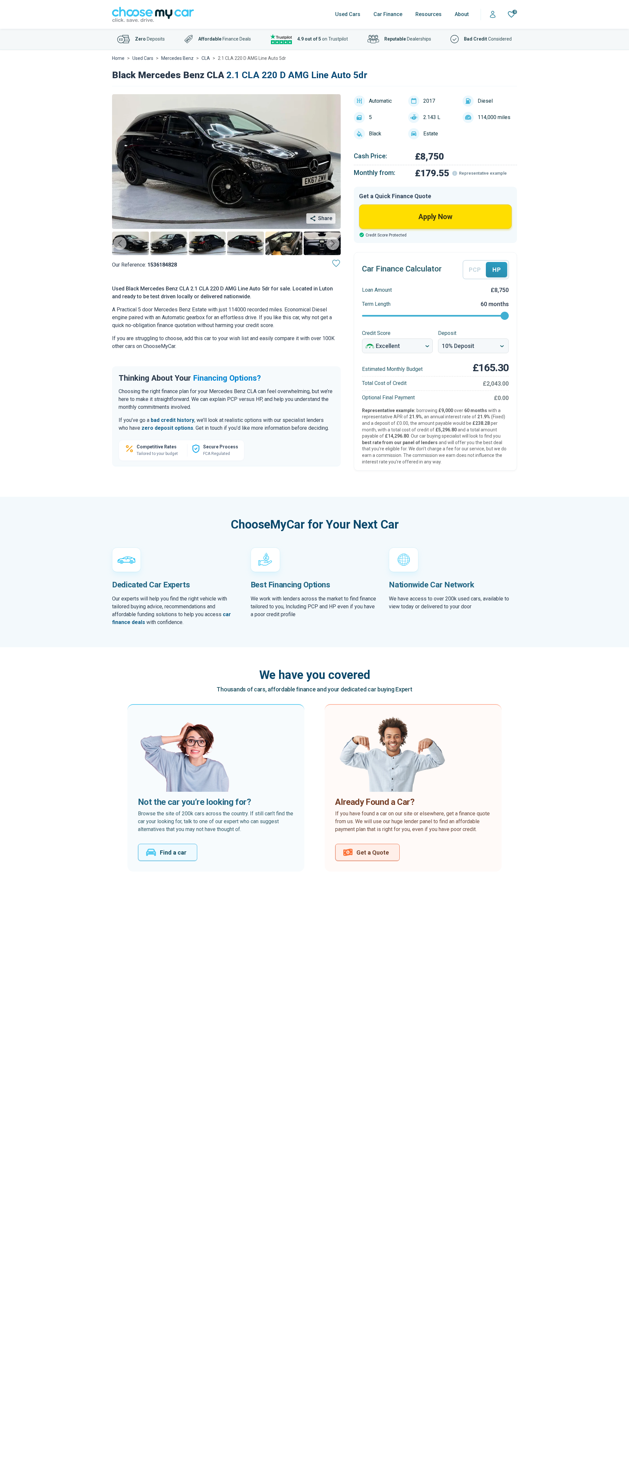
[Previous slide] (119, 243)
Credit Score (376, 333)
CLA (205, 58)
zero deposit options (167, 428)
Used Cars (347, 14)
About (462, 14)
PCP (474, 269)
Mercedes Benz (177, 58)
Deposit (447, 333)
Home (118, 58)
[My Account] (493, 15)
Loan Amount (377, 290)
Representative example (483, 173)
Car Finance (387, 14)
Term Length (376, 304)
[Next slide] (332, 243)
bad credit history (172, 420)
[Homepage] (153, 14)
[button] (130, 243)
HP (496, 269)
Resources (428, 14)
